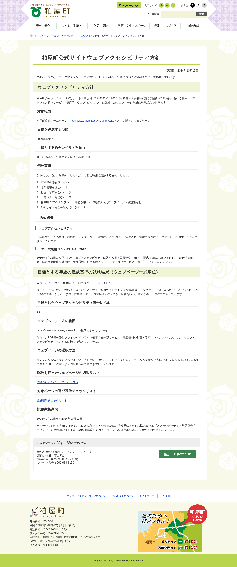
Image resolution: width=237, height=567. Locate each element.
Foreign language (129, 5)
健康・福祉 (101, 25)
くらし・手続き (72, 25)
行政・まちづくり (165, 25)
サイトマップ (147, 496)
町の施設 (194, 25)
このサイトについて (123, 496)
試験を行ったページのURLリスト (57, 382)
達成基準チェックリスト (52, 400)
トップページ (41, 36)
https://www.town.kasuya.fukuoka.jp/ (92, 120)
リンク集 (165, 496)
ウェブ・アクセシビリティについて (71, 36)
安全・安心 (43, 25)
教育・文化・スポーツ (132, 25)
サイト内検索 (151, 14)
